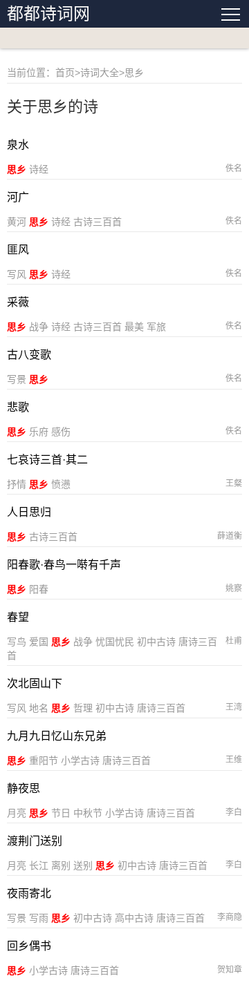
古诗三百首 (97, 221)
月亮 (16, 812)
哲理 (83, 707)
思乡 (16, 169)
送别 (83, 865)
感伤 (61, 431)
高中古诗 (134, 917)
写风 (16, 274)
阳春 (38, 589)
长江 (38, 865)
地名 (38, 707)
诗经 (38, 169)
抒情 (16, 484)
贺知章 (229, 970)
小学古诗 (80, 760)
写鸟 (16, 641)
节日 (61, 812)
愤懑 (61, 484)
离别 (61, 865)
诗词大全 (99, 72)
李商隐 (229, 917)
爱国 (38, 641)
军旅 (156, 326)
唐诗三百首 (161, 707)
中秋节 (87, 812)
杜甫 (233, 641)
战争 (38, 326)
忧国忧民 (114, 641)
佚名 (233, 168)
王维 (233, 760)
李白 (233, 812)
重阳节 (43, 760)
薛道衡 (229, 536)
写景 (16, 379)
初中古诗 (156, 641)
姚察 (233, 588)
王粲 (233, 483)
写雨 (38, 917)
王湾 (233, 707)
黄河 (16, 221)
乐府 (38, 431)
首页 (65, 72)
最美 (134, 326)
